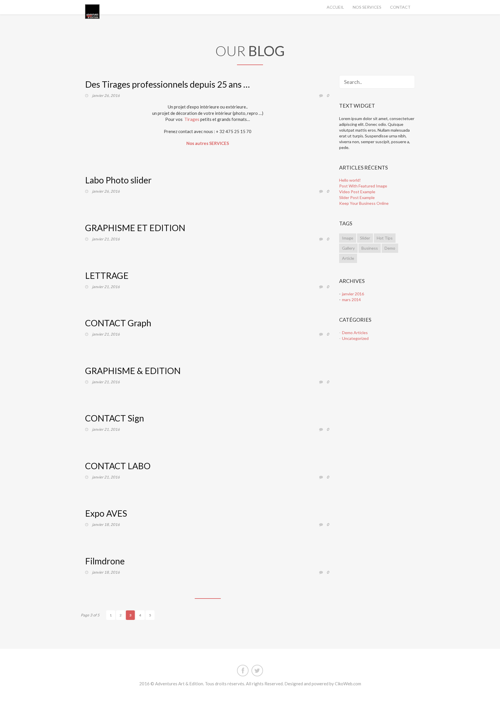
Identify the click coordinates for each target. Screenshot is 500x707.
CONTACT (400, 7)
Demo (390, 248)
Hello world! (350, 180)
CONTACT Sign (114, 418)
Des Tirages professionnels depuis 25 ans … (167, 84)
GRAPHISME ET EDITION (135, 227)
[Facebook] (243, 669)
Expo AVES (106, 513)
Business (369, 248)
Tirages (191, 119)
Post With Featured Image (363, 185)
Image (347, 237)
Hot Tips (385, 237)
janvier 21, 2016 (106, 239)
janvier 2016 (353, 293)
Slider (365, 237)
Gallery (348, 248)
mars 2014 (351, 299)
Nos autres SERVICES (207, 143)
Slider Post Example (357, 197)
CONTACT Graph (118, 323)
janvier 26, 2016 (106, 95)
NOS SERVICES (367, 7)
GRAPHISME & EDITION (133, 370)
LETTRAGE (106, 275)
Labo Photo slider (118, 180)
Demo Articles (355, 332)
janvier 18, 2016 (106, 524)
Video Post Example (357, 191)
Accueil (335, 7)
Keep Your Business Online (364, 203)
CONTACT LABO (117, 466)
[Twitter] (257, 669)
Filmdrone (105, 561)
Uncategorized (355, 338)
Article (348, 258)
